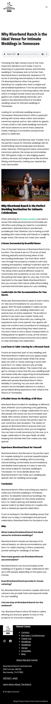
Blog (23, 654)
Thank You (26, 638)
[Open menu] (46, 7)
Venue (24, 647)
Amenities (26, 651)
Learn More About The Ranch (17, 684)
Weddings (26, 641)
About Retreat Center (27, 660)
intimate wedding (27, 219)
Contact (25, 632)
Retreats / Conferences (33, 635)
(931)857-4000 (10, 678)
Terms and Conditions (39, 701)
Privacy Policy (23, 701)
